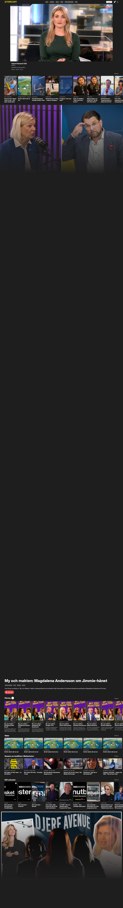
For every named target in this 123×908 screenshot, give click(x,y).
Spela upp (10, 692)
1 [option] (12, 698)
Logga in (109, 2)
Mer (76, 2)
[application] (61, 32)
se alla (116, 73)
